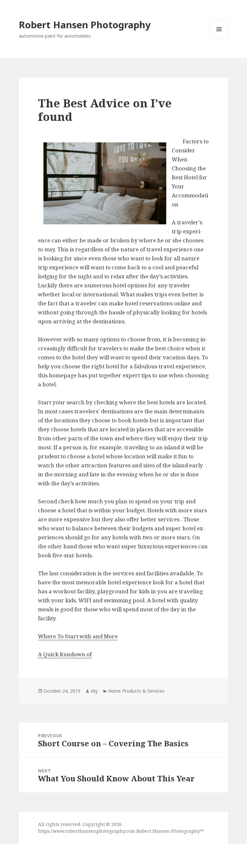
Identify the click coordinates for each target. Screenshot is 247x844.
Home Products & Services (136, 691)
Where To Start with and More (78, 636)
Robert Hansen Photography (85, 24)
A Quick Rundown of (65, 654)
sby (94, 691)
